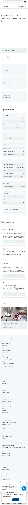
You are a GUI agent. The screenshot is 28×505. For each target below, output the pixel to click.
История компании (6, 440)
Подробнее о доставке (14, 293)
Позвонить (21, 6)
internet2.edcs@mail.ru (7, 350)
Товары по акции (5, 379)
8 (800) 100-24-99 (6, 343)
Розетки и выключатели (7, 399)
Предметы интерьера (6, 405)
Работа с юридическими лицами (9, 434)
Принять (16, 499)
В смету (24, 18)
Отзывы (3, 431)
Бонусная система (6, 424)
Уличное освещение (6, 397)
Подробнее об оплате (14, 275)
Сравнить (15, 18)
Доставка (4, 467)
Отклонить (7, 499)
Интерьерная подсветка (7, 401)
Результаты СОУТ (6, 455)
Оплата (3, 465)
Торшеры (4, 390)
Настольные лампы (6, 387)
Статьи (3, 476)
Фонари (3, 408)
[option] (14, 33)
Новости (4, 438)
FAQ (3, 462)
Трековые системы (6, 392)
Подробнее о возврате (14, 241)
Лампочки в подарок (6, 420)
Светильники (5, 383)
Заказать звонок (5, 345)
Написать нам (5, 352)
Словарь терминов (6, 479)
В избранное (6, 18)
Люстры (3, 381)
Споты (3, 394)
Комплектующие (5, 412)
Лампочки (4, 410)
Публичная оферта (6, 451)
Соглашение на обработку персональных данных (13, 443)
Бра (2, 385)
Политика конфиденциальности (9, 445)
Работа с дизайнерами (7, 436)
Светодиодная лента (6, 403)
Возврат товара (5, 469)
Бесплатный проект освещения (9, 422)
